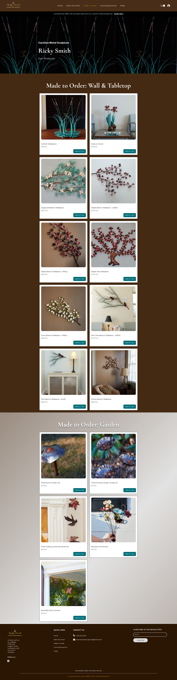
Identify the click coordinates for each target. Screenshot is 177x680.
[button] (163, 6)
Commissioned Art (60, 647)
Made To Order (59, 643)
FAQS (56, 651)
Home (56, 636)
